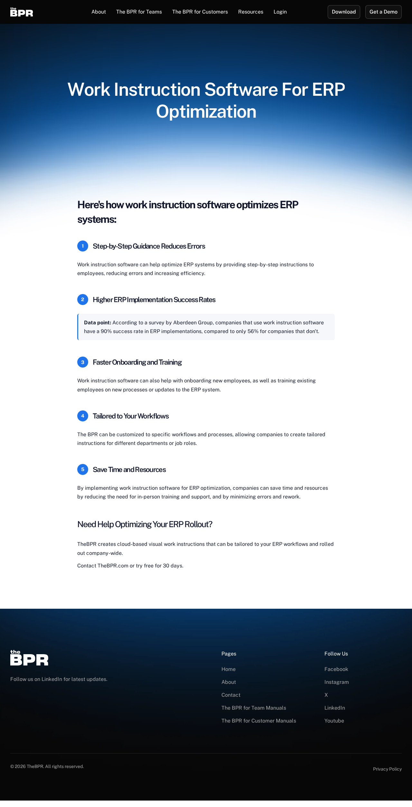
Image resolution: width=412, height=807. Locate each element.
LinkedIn (334, 708)
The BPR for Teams (139, 12)
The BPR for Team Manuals (253, 708)
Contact (230, 695)
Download (344, 12)
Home (228, 669)
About (98, 12)
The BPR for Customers (200, 12)
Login (280, 12)
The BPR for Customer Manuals (258, 721)
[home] (30, 12)
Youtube (334, 721)
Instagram (336, 682)
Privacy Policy (387, 769)
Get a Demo (384, 12)
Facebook (336, 669)
